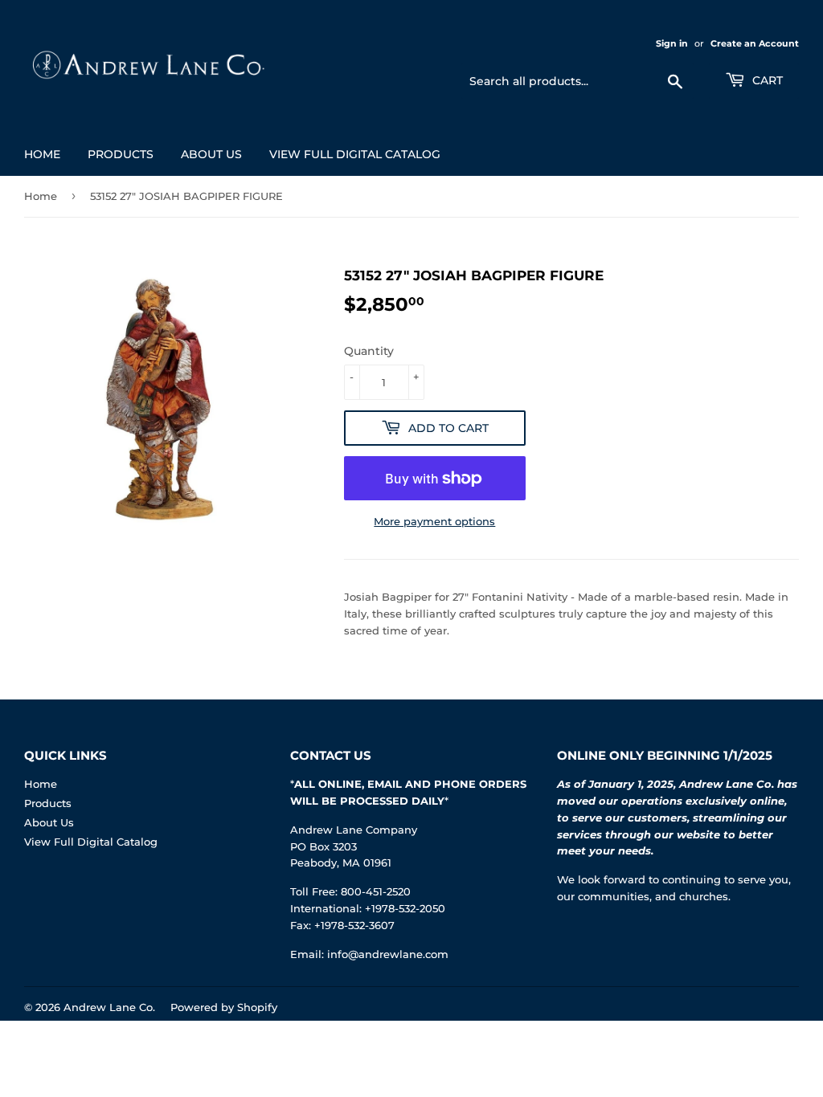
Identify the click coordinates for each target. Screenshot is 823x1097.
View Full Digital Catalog (354, 154)
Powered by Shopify (223, 1007)
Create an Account (754, 43)
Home (42, 154)
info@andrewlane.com (387, 954)
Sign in (672, 43)
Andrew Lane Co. (109, 1007)
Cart (766, 80)
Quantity (369, 351)
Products (121, 154)
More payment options (434, 521)
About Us (211, 154)
